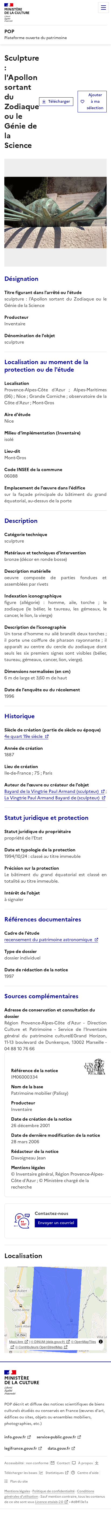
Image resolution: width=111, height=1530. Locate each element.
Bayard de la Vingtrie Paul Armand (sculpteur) (51, 791)
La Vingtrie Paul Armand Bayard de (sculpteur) (51, 798)
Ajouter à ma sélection (95, 101)
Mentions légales (17, 1491)
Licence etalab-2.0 (49, 1502)
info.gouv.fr (15, 1437)
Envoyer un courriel (56, 1223)
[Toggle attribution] (101, 1341)
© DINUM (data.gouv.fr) (48, 1341)
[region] (55, 1310)
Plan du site (19, 1481)
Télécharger (59, 101)
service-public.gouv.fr (56, 1437)
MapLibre (16, 1341)
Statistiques (55, 1472)
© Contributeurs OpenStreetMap (39, 1347)
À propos (85, 1463)
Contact (63, 1463)
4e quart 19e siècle (23, 736)
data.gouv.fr (59, 1448)
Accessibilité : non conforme (26, 1463)
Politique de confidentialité (53, 1491)
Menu (103, 7)
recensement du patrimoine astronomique (48, 939)
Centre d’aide (88, 1472)
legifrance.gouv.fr (20, 1448)
